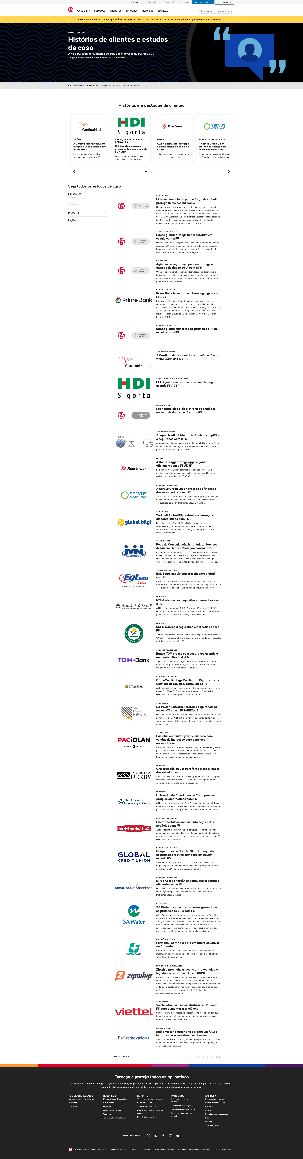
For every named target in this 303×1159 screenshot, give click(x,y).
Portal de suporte (144, 1103)
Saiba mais (216, 20)
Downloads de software (147, 1117)
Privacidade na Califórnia (164, 1149)
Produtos (73, 1103)
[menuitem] (136, 2)
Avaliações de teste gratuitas (81, 1099)
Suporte (186, 2)
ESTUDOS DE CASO (77, 32)
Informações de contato (215, 1099)
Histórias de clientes (112, 1110)
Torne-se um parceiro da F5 (183, 1109)
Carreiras (209, 1106)
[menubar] (151, 2)
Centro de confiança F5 (215, 1103)
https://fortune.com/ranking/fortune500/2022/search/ (97, 57)
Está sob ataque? (224, 2)
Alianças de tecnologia (181, 1105)
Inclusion (209, 1110)
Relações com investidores (216, 1114)
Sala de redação (212, 1125)
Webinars (107, 1114)
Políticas (134, 1149)
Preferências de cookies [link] (223, 1149)
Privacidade (145, 1149)
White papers (109, 1103)
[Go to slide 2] (151, 171)
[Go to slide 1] (146, 171)
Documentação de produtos (115, 1099)
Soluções (73, 1106)
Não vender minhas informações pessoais (194, 1149)
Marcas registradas (118, 1149)
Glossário (107, 1106)
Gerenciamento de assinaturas (150, 1099)
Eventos (208, 1122)
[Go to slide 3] (157, 171)
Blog (207, 1118)
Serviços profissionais (146, 1106)
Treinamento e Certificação (114, 1118)
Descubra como (120, 1087)
